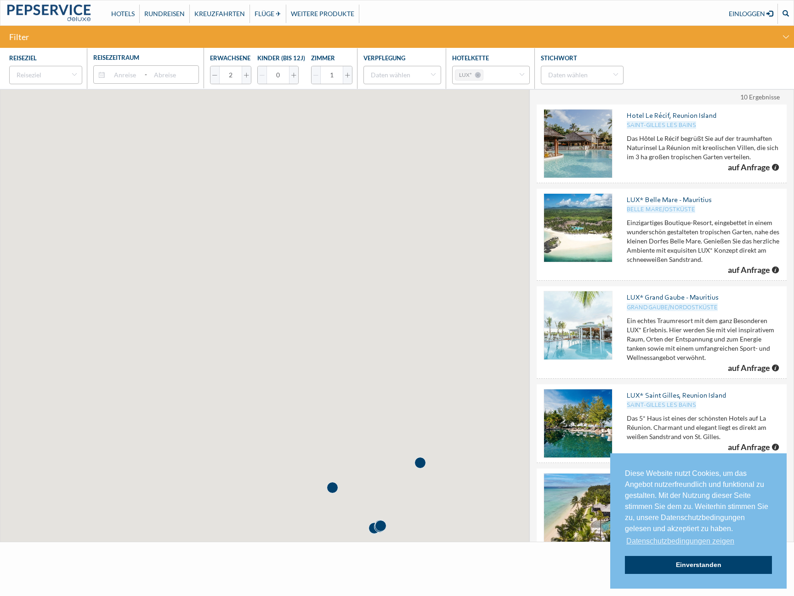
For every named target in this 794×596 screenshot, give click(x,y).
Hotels (123, 13)
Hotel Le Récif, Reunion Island (672, 115)
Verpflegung (384, 58)
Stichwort (559, 58)
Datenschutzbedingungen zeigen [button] (680, 541)
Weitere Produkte (322, 13)
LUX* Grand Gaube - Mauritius (672, 297)
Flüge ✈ (268, 13)
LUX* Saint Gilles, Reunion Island (676, 395)
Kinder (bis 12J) (281, 58)
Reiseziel (23, 58)
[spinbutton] (230, 75)
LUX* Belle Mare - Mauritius (669, 199)
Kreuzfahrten (219, 13)
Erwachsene (230, 58)
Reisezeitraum (116, 57)
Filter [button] (19, 37)
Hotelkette (470, 58)
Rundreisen (164, 13)
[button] (215, 75)
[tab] (397, 37)
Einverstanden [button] (698, 564)
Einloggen (747, 13)
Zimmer (323, 58)
